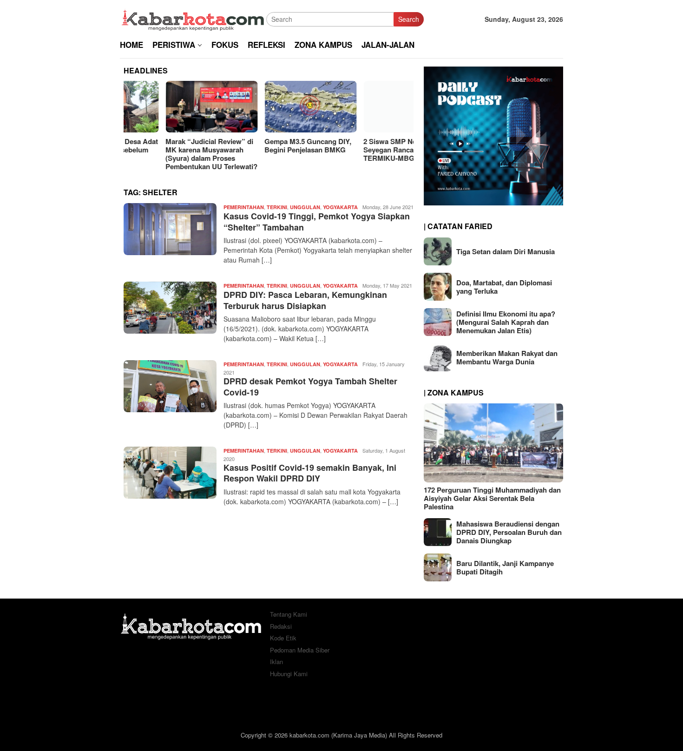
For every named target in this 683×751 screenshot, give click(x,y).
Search (408, 19)
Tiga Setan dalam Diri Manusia (505, 251)
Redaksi (281, 626)
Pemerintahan (243, 207)
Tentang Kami (288, 614)
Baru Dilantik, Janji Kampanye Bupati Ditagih (505, 567)
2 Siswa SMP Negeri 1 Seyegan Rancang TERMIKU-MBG (357, 149)
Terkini (277, 207)
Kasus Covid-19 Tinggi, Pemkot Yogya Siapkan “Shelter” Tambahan (316, 221)
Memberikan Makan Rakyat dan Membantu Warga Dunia (507, 357)
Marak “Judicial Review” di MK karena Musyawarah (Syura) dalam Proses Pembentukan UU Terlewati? (170, 154)
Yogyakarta (340, 207)
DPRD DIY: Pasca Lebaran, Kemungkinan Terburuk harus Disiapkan (305, 300)
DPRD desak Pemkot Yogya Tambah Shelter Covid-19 (310, 386)
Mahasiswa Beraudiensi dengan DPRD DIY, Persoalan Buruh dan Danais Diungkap (509, 532)
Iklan (276, 661)
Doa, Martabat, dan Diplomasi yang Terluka (504, 286)
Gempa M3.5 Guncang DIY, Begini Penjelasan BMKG (266, 145)
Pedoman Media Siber (299, 650)
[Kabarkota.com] (193, 18)
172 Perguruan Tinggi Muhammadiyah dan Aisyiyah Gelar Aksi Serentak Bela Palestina (492, 498)
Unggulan (305, 207)
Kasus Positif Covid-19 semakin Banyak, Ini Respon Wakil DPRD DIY (309, 472)
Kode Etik (283, 637)
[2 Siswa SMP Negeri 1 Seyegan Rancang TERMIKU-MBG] (368, 106)
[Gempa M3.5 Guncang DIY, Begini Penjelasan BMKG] (269, 106)
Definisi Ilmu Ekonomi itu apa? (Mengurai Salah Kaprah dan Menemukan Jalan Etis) (505, 322)
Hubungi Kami (289, 673)
